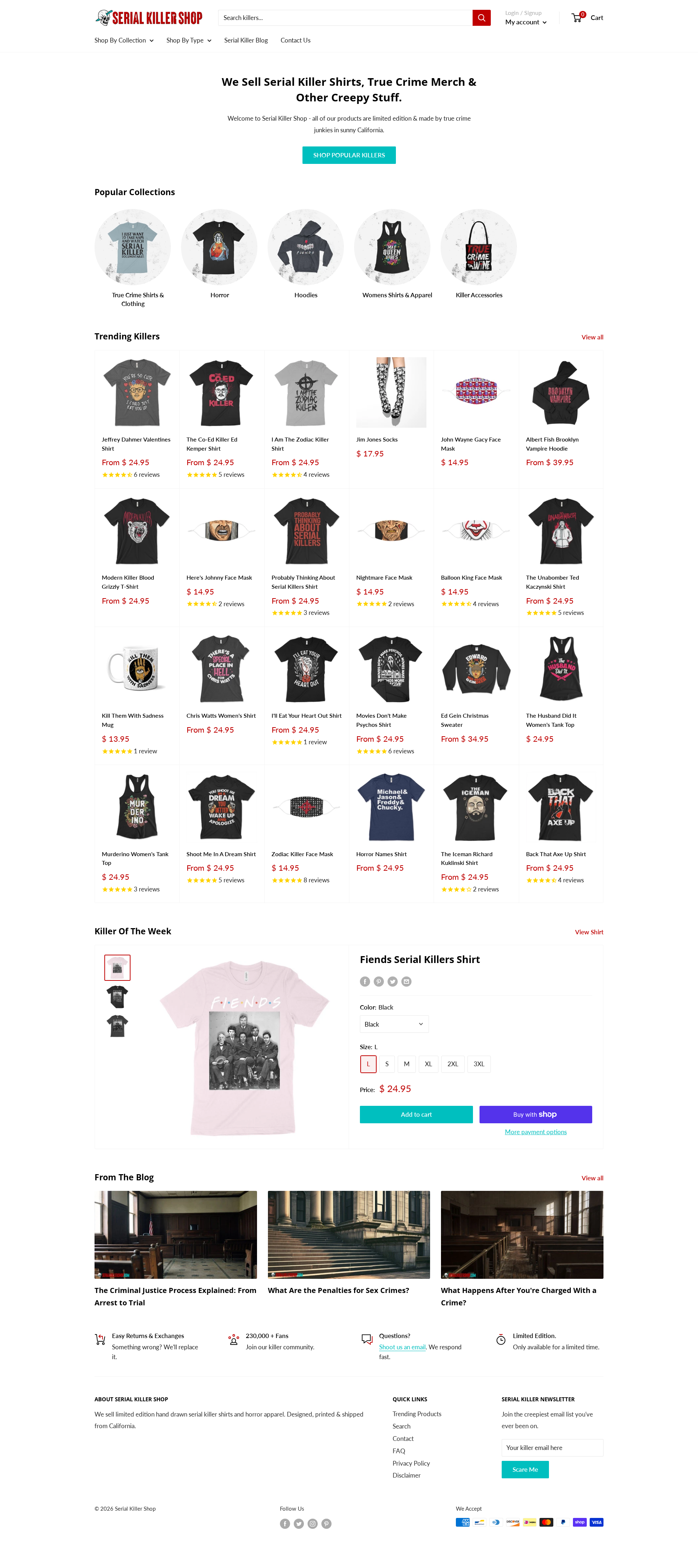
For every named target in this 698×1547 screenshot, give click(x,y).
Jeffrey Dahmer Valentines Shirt (136, 444)
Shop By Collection (120, 40)
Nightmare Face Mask (384, 577)
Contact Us (295, 40)
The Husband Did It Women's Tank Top (551, 720)
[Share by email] (406, 981)
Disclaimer (407, 1475)
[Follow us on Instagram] (313, 1523)
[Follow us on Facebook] (285, 1523)
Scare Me (525, 1469)
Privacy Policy (411, 1463)
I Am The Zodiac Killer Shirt (300, 444)
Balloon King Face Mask (471, 577)
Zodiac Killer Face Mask (302, 853)
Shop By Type (185, 40)
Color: (376, 1007)
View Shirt (590, 932)
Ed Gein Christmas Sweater (465, 720)
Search (401, 1426)
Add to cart (416, 1114)
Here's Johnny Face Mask (219, 577)
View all (593, 337)
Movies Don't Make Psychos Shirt (381, 720)
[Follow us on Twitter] (299, 1523)
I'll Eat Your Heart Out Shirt (307, 715)
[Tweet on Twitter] (393, 981)
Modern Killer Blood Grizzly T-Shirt (128, 582)
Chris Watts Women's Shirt (221, 715)
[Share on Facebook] (365, 981)
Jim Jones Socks (377, 439)
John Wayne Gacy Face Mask (471, 444)
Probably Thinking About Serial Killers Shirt (303, 582)
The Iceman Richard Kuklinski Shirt (467, 858)
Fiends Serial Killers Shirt (420, 959)
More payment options (536, 1132)
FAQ (399, 1451)
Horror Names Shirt (381, 853)
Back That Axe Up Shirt (556, 853)
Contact (403, 1438)
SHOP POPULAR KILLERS (349, 155)
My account (523, 22)
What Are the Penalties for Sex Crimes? (338, 1290)
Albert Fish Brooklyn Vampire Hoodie (552, 444)
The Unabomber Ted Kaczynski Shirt (552, 582)
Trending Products (417, 1414)
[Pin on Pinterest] (379, 981)
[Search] (482, 18)
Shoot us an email (402, 1347)
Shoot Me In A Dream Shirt (221, 853)
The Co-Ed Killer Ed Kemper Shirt (211, 444)
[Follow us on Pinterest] (326, 1523)
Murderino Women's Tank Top (135, 858)
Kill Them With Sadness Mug (133, 720)
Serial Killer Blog (246, 40)
